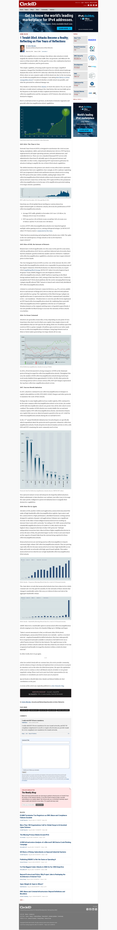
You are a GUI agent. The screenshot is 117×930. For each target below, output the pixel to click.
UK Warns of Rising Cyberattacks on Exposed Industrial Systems (43, 852)
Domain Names (79, 91)
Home (21, 9)
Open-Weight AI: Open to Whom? (31, 884)
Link (27, 733)
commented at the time (44, 231)
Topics (26, 9)
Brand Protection (79, 47)
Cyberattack (24, 710)
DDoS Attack (43, 710)
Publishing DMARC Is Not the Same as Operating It (38, 859)
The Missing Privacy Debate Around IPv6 (34, 835)
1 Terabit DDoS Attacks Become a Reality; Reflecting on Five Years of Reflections (44, 39)
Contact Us (31, 914)
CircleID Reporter (24, 820)
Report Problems (32, 733)
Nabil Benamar (23, 886)
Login (82, 2)
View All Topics (77, 99)
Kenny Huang (23, 879)
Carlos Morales (26, 702)
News (37, 9)
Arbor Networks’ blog (57, 686)
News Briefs (45, 916)
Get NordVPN (33, 694)
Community (44, 9)
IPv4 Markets (78, 65)
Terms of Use (48, 918)
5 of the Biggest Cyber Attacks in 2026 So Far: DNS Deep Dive (42, 867)
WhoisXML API (23, 847)
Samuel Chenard (23, 862)
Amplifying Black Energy (32, 270)
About (26, 914)
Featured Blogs (37, 916)
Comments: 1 (45, 51)
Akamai (43, 87)
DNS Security (78, 56)
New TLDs (77, 38)
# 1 (68, 733)
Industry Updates (53, 916)
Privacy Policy (40, 918)
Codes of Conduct (32, 918)
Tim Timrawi (22, 837)
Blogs (32, 9)
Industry (52, 9)
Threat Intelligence (63, 710)
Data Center (52, 710)
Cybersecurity (34, 710)
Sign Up (87, 2)
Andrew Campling (24, 896)
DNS (75, 73)
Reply (23, 733)
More (21, 900)
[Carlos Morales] (22, 51)
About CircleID (93, 2)
